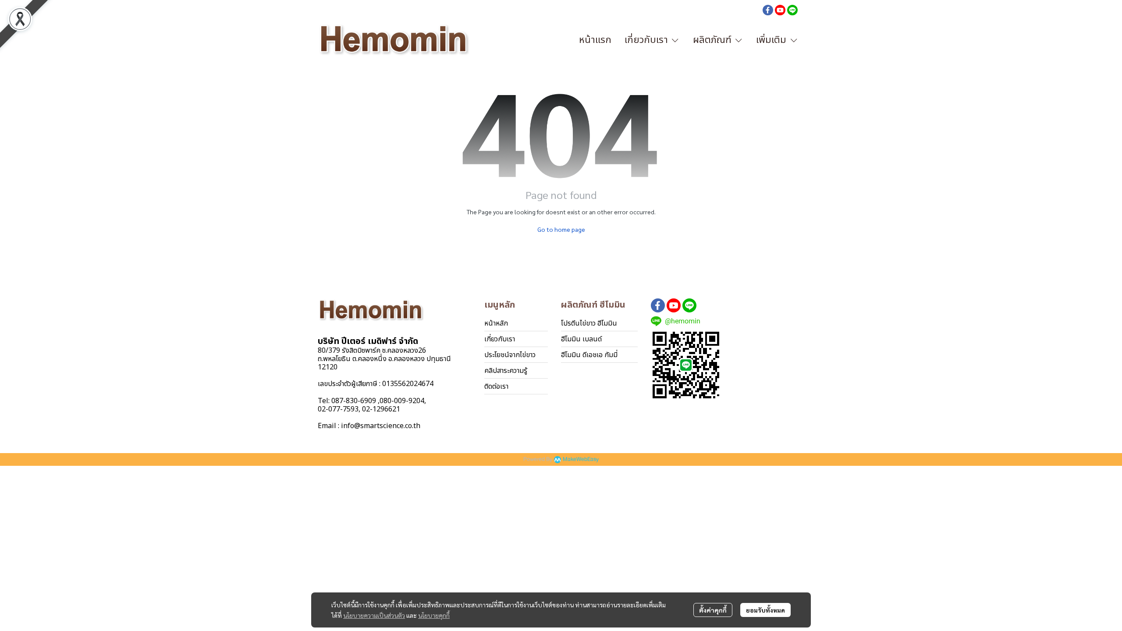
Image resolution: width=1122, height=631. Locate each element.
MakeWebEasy (581, 459)
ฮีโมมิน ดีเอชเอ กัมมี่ (589, 355)
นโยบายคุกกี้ (434, 615)
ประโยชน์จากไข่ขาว (510, 355)
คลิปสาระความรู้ (505, 370)
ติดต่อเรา (496, 386)
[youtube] (780, 9)
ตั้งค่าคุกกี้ (713, 610)
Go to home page (561, 229)
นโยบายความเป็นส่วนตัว (374, 615)
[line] (792, 9)
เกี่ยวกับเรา (499, 339)
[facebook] (768, 9)
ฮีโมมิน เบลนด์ (581, 339)
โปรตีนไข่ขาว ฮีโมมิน (589, 323)
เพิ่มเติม (772, 40)
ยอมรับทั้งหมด (765, 610)
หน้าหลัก (496, 323)
